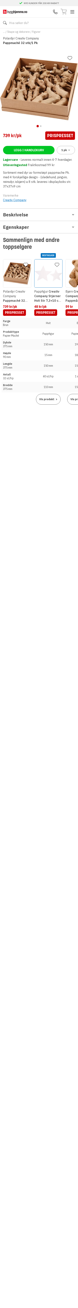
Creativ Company (15, 200)
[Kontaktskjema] (55, 12)
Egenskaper (16, 227)
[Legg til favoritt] (70, 58)
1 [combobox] (64, 150)
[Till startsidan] (15, 12)
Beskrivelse (15, 215)
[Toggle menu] (72, 11)
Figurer (36, 32)
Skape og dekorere (18, 32)
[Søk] (5, 23)
